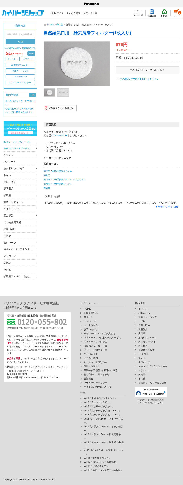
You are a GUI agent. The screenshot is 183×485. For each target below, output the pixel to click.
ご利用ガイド (56, 13)
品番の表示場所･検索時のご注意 (101, 370)
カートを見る (91, 325)
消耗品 (7, 235)
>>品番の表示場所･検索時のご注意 (20, 48)
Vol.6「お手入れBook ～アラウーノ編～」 (103, 420)
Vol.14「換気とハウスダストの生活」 (103, 470)
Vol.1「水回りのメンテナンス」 (100, 398)
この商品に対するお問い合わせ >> (139, 79)
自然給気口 (79, 179)
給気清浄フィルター (20, 65)
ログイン (88, 317)
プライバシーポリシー (95, 382)
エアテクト (28, 59)
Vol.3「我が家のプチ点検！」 (99, 406)
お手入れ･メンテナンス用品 (19, 249)
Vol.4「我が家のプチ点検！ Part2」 (102, 410)
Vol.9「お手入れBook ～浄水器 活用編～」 (104, 444)
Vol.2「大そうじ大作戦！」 (98, 402)
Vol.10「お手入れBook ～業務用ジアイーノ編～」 (103, 452)
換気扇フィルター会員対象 (19, 276)
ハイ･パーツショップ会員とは (99, 333)
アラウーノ (10, 256)
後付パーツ (10, 242)
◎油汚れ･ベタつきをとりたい (19, 108)
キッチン (9, 154)
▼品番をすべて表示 (166, 206)
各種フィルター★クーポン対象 (19, 148)
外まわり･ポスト (13, 208)
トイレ (7, 175)
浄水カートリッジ (20, 71)
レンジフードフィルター (20, 83)
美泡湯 (7, 262)
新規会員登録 (91, 313)
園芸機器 (9, 215)
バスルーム (10, 161)
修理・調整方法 (92, 366)
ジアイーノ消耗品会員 (95, 350)
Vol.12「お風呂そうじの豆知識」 (101, 462)
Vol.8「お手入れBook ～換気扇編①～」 (102, 436)
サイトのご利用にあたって (98, 386)
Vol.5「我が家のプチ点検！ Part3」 (102, 414)
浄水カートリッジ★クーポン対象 (20, 142)
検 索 (20, 41)
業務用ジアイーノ (14, 202)
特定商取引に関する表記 (96, 374)
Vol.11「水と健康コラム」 (97, 458)
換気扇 (7, 195)
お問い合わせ (90, 13)
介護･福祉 (9, 229)
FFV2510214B (59, 135)
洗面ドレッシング (14, 168)
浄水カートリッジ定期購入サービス (102, 337)
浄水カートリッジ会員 (95, 341)
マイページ (89, 321)
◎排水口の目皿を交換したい (19, 112)
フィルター (13, 59)
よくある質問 (73, 13)
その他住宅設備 (12, 222)
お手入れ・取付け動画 (95, 362)
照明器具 (9, 188)
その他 (7, 269)
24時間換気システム (62, 171)
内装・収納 (10, 182)
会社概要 (88, 378)
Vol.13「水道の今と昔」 (96, 466)
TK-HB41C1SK (20, 77)
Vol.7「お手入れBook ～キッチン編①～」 (103, 428)
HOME (87, 309)
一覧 (32, 95)
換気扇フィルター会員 (95, 345)
